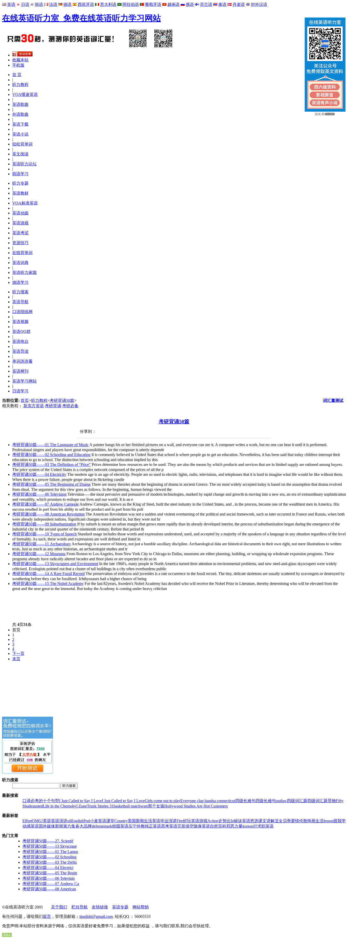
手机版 (18, 65)
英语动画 (20, 213)
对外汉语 (259, 4)
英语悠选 (250, 821)
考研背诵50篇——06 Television (39, 494)
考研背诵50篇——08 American (49, 889)
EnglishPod (80, 821)
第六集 (69, 826)
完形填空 (185, 826)
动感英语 (30, 826)
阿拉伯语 (131, 4)
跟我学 (339, 821)
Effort (27, 821)
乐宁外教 (136, 826)
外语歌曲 (20, 114)
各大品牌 (83, 826)
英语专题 (120, 907)
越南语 (173, 4)
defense (98, 826)
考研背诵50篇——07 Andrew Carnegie (45, 504)
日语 (25, 4)
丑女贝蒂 (283, 821)
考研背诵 (53, 406)
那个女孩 (156, 806)
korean (248, 826)
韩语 (39, 4)
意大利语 (108, 4)
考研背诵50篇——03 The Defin (49, 862)
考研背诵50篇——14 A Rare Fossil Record (48, 573)
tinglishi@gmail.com (96, 916)
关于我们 (59, 907)
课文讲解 (266, 821)
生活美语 (152, 821)
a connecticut (224, 801)
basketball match (127, 806)
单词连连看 (22, 361)
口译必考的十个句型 (40, 801)
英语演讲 (59, 821)
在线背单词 (22, 253)
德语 (67, 4)
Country (121, 821)
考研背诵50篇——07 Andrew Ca (50, 883)
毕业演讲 (168, 821)
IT (255, 826)
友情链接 (100, 907)
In (232, 821)
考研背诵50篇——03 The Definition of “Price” (51, 464)
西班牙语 (86, 4)
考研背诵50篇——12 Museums (38, 554)
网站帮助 (140, 907)
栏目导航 (79, 907)
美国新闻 (136, 821)
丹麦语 (239, 4)
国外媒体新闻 (51, 826)
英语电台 (20, 341)
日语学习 (20, 391)
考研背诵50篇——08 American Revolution (48, 514)
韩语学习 (20, 174)
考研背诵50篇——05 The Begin (49, 873)
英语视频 (20, 321)
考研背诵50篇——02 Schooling (49, 857)
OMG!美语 (41, 821)
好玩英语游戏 (195, 821)
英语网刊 (20, 371)
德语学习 (20, 282)
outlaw (281, 801)
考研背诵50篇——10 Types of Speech (44, 534)
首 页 (16, 74)
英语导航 (20, 302)
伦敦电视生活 (311, 821)
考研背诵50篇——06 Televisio (48, 878)
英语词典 (20, 262)
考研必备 (70, 406)
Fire (180, 821)
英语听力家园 (24, 272)
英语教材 (20, 193)
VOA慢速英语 (25, 94)
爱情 (295, 821)
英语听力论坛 (24, 164)
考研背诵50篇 (62, 400)
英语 (11, 4)
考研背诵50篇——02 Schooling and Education (51, 454)
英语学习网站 (24, 381)
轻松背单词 (22, 144)
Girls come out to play (162, 801)
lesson (328, 821)
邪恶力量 (234, 826)
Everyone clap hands (197, 801)
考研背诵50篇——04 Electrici (47, 867)
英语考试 (20, 233)
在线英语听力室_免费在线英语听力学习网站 (81, 18)
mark (108, 826)
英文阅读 (20, 154)
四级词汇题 (297, 801)
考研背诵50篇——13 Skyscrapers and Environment (55, 564)
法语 (53, 4)
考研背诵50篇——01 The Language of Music (50, 445)
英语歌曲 (20, 104)
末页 (16, 659)
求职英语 (265, 826)
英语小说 (20, 134)
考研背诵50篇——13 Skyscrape (49, 846)
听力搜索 (20, 292)
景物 (332, 801)
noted (38, 806)
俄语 (190, 4)
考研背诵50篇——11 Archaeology (41, 544)
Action (212, 821)
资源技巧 (20, 243)
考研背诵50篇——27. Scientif (47, 841)
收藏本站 (20, 60)
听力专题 (20, 183)
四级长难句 (245, 801)
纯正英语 (153, 826)
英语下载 (20, 124)
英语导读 (20, 351)
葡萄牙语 (153, 4)
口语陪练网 (22, 312)
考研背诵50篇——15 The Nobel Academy (48, 583)
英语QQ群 (21, 331)
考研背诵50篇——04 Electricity (39, 474)
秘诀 (238, 821)
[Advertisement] (95, 606)
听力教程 (20, 84)
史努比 (224, 821)
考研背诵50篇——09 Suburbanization (44, 524)
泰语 (222, 4)
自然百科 (218, 826)
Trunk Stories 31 (100, 806)
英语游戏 (20, 223)
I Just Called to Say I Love (80, 801)
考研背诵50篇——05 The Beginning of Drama (51, 484)
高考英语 (169, 826)
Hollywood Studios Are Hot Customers (196, 806)
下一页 (18, 653)
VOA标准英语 (25, 203)
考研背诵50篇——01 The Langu (50, 851)
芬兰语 (206, 4)
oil (69, 821)
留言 (47, 916)
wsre (144, 806)
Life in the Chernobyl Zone (65, 806)
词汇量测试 (333, 400)
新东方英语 (33, 406)
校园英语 (120, 826)
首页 (25, 400)
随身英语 (202, 826)
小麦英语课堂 (102, 821)
